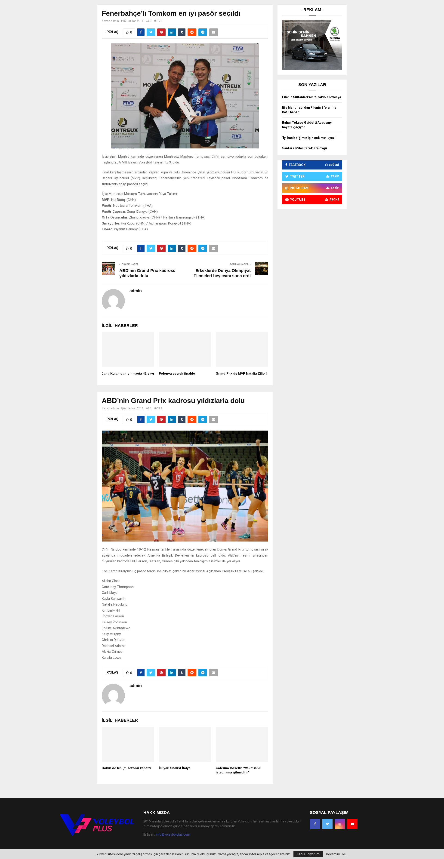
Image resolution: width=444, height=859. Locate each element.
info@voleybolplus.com (173, 834)
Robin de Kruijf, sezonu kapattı (126, 768)
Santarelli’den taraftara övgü (304, 148)
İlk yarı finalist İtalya (175, 768)
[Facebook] (315, 824)
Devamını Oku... (337, 854)
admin (115, 21)
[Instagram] (340, 824)
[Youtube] (352, 824)
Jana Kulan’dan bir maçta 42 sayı (128, 373)
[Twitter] (327, 824)
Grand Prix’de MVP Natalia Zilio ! (241, 373)
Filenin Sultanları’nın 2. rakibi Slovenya (311, 97)
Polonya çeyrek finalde (177, 373)
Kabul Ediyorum (308, 854)
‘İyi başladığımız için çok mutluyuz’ (309, 138)
